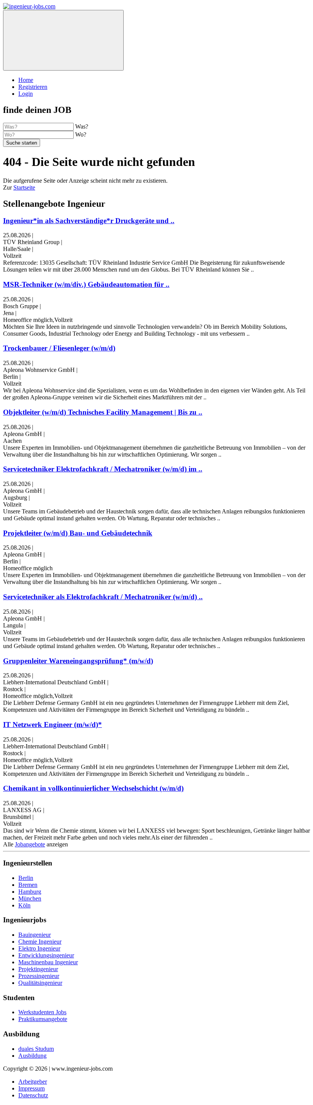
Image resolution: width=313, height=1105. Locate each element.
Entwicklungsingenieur (46, 955)
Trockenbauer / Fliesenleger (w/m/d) (59, 348)
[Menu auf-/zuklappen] (63, 40)
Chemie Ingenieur (39, 941)
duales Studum (36, 1048)
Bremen (27, 884)
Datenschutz (33, 1095)
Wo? (80, 134)
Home (25, 80)
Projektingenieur (38, 969)
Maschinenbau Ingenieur (48, 962)
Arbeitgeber (32, 1081)
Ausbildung (32, 1055)
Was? (81, 126)
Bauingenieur (34, 934)
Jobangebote (30, 844)
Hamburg (29, 891)
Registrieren (32, 87)
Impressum (31, 1088)
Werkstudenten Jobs (42, 1012)
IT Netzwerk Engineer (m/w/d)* (52, 725)
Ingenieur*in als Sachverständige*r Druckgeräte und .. (88, 221)
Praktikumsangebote (42, 1019)
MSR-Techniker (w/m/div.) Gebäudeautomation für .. (86, 284)
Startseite (24, 187)
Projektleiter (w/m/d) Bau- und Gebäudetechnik (77, 533)
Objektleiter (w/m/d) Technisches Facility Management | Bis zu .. (102, 412)
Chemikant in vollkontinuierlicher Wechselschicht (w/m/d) (93, 788)
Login (25, 93)
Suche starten (21, 143)
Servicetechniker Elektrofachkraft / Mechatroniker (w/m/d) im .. (102, 469)
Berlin (25, 878)
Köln (24, 905)
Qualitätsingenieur (40, 983)
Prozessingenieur (38, 976)
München (29, 898)
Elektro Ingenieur (39, 948)
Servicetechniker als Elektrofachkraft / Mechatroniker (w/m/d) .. (103, 597)
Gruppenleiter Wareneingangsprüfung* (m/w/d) (78, 661)
